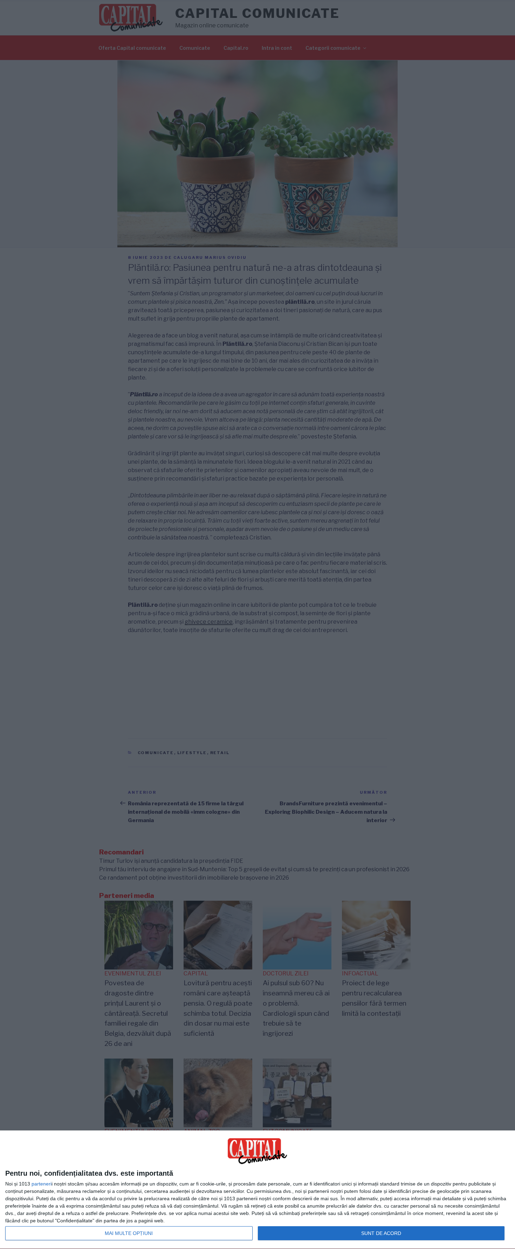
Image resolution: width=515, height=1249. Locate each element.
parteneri (42, 1183)
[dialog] (257, 1190)
